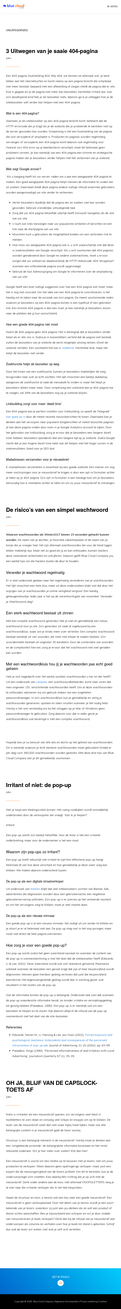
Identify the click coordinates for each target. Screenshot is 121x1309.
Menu (114, 6)
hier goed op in (15, 417)
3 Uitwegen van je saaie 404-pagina (52, 51)
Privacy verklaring (88, 1301)
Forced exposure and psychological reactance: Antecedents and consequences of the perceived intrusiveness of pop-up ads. (62, 1040)
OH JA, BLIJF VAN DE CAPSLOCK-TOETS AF (51, 1085)
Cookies (103, 1301)
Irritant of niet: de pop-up (38, 785)
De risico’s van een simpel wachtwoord (57, 509)
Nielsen (35, 889)
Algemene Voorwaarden (66, 1301)
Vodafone (68, 348)
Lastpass (41, 682)
